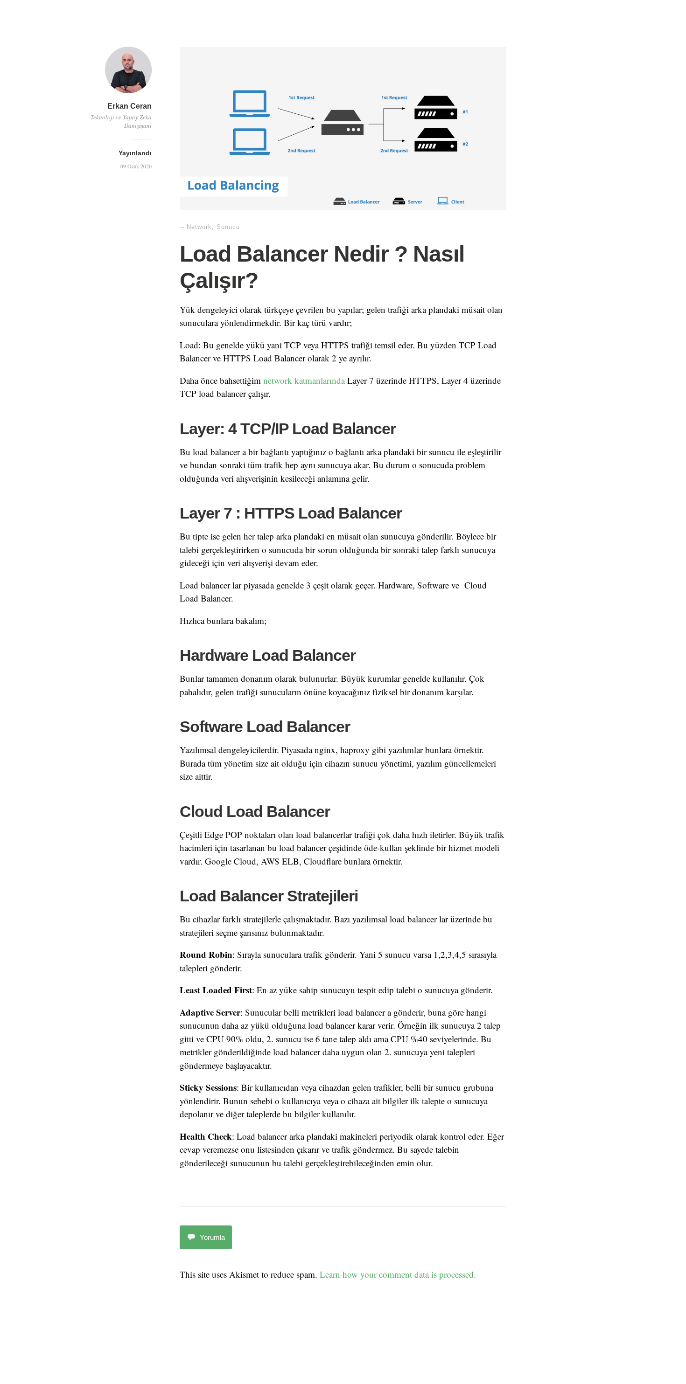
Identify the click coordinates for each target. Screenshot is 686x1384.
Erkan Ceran (129, 106)
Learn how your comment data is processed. (398, 1274)
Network (199, 226)
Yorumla (212, 1237)
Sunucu (228, 226)
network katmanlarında (304, 380)
